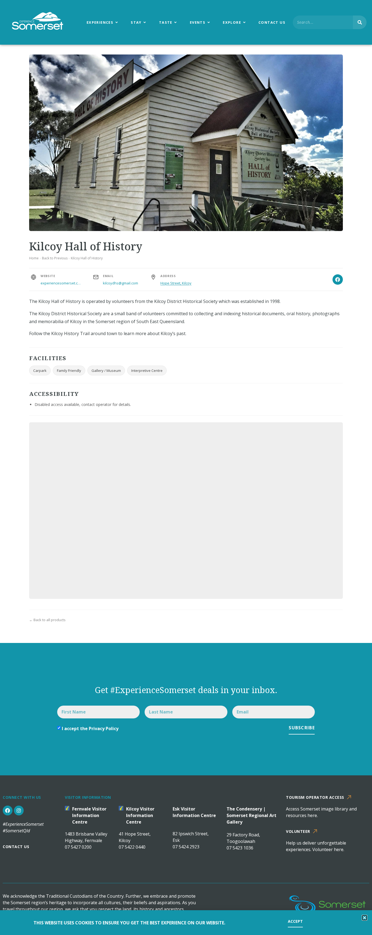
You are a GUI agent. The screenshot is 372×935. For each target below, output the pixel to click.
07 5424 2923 (186, 847)
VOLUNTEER (298, 831)
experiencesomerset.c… (61, 283)
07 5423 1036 (240, 848)
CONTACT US (16, 846)
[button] (364, 918)
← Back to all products (47, 619)
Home (34, 258)
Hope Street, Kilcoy (175, 283)
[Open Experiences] (116, 22)
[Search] (360, 22)
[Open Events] (208, 22)
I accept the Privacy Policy (90, 728)
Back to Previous (55, 258)
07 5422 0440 (132, 847)
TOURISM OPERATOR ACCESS (315, 797)
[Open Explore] (244, 22)
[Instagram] (19, 810)
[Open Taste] (175, 22)
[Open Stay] (145, 22)
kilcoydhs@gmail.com (120, 283)
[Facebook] (338, 279)
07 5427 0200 (78, 847)
